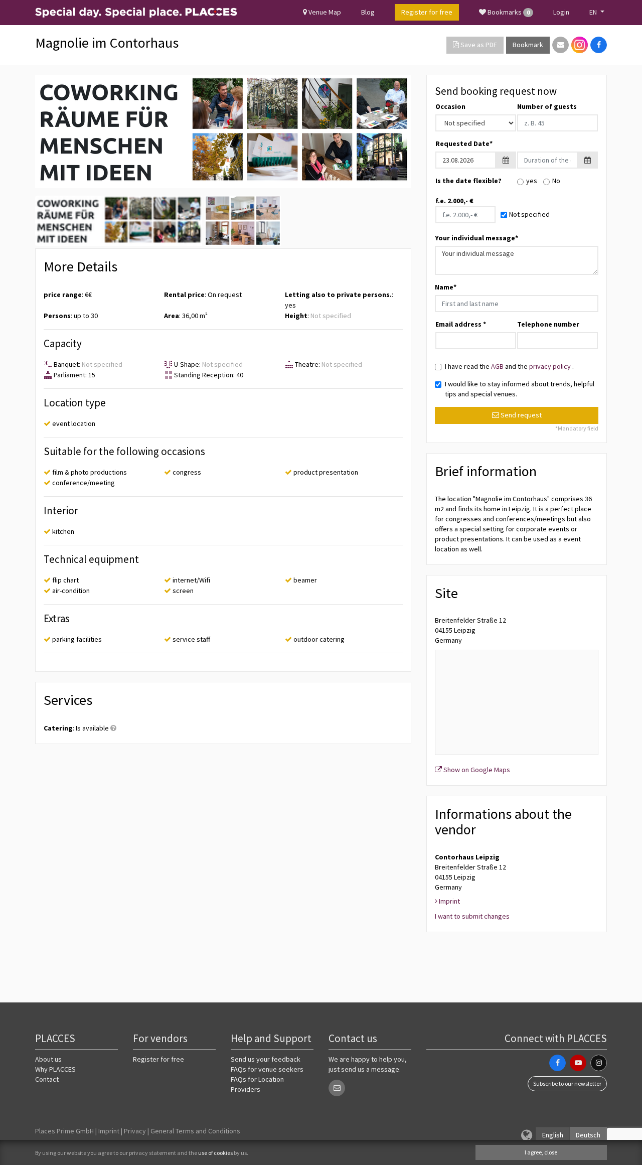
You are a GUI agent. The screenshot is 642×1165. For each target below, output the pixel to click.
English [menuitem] (552, 1134)
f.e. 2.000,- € (454, 200)
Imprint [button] (448, 901)
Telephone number (548, 324)
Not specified (529, 214)
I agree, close (541, 1152)
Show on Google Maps (476, 769)
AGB (498, 366)
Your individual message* (476, 237)
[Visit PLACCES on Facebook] (557, 1063)
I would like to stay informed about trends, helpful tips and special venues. (519, 388)
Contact (47, 1079)
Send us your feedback (265, 1059)
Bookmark (528, 44)
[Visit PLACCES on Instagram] (579, 45)
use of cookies (215, 1152)
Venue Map (324, 12)
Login (561, 12)
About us (48, 1059)
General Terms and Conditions (195, 1130)
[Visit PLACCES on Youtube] (578, 1063)
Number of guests (547, 106)
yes (531, 180)
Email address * (460, 324)
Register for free (158, 1059)
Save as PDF (478, 44)
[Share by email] (560, 45)
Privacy (135, 1130)
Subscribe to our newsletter (567, 1083)
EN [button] (593, 12)
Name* (445, 287)
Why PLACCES (55, 1069)
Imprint (108, 1130)
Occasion (450, 106)
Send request (520, 414)
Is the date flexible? (468, 180)
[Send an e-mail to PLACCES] (337, 1088)
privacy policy (550, 366)
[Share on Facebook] (598, 45)
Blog (368, 12)
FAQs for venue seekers (267, 1069)
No (556, 180)
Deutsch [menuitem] (588, 1134)
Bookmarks (508, 12)
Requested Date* (464, 143)
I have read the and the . (509, 366)
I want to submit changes (472, 916)
